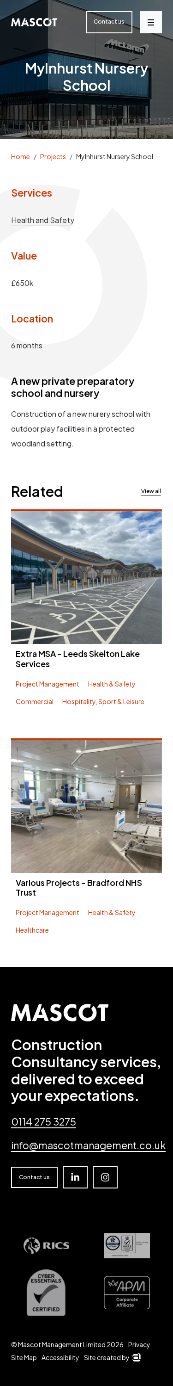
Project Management (47, 684)
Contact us (109, 21)
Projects (53, 156)
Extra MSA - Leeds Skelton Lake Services (78, 658)
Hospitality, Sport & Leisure (103, 701)
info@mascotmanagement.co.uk (88, 1145)
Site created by (112, 1357)
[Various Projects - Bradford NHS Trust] (86, 806)
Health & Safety (112, 684)
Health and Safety (42, 220)
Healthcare (32, 930)
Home (20, 156)
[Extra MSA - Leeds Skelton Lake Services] (86, 577)
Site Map (24, 1357)
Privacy (139, 1344)
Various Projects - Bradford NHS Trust (79, 887)
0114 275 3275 (43, 1121)
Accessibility (60, 1357)
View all (151, 491)
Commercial (35, 701)
